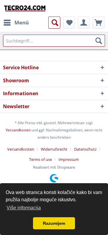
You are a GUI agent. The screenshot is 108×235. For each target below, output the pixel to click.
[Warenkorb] (98, 23)
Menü (21, 22)
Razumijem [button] (54, 223)
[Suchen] (98, 41)
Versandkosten (18, 130)
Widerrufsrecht (54, 149)
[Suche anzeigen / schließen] (54, 23)
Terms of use (40, 159)
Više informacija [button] (24, 207)
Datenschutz (85, 149)
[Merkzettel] (69, 23)
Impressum (68, 159)
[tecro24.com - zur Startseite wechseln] (25, 8)
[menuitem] (16, 23)
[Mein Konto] (84, 23)
